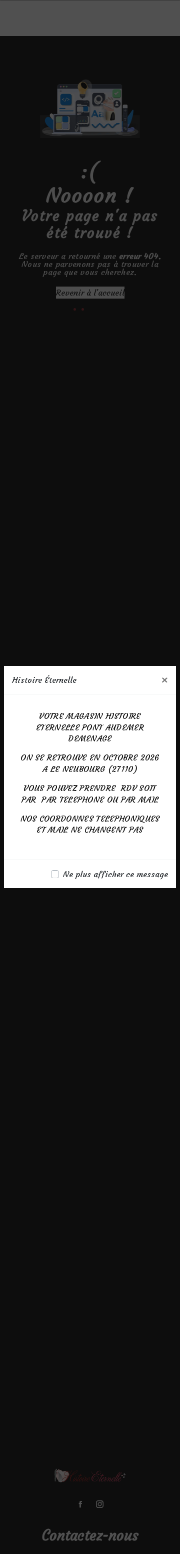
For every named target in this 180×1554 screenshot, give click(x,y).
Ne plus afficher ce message (115, 874)
